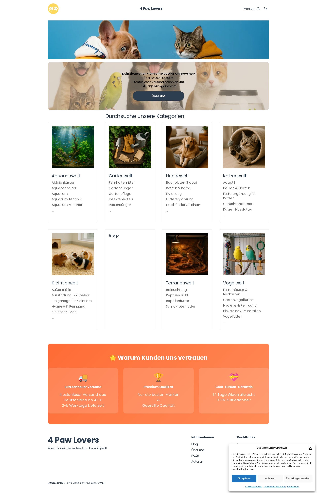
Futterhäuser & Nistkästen (235, 292)
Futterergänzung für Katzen (239, 196)
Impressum (293, 486)
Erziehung (174, 193)
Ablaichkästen (63, 182)
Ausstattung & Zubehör (70, 295)
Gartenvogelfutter (238, 299)
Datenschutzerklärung (275, 486)
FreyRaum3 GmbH (95, 483)
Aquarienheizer (64, 188)
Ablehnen (270, 478)
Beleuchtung (176, 289)
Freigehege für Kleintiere (72, 300)
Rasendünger (120, 204)
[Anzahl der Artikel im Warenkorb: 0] (265, 8)
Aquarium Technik (66, 199)
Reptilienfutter (177, 300)
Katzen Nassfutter (237, 209)
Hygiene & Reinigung (68, 306)
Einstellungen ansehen (298, 478)
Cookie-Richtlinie (253, 486)
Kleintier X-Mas (64, 312)
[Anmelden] (258, 8)
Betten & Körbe (178, 188)
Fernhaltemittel (121, 182)
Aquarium (60, 193)
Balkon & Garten (236, 188)
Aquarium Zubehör (67, 204)
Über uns (158, 96)
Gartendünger (121, 188)
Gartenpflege (120, 193)
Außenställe (61, 289)
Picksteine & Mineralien (242, 311)
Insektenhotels (121, 199)
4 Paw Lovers (151, 8)
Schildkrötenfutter (180, 306)
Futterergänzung (180, 199)
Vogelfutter (232, 316)
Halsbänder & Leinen (183, 204)
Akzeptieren (244, 478)
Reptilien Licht (177, 295)
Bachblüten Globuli (181, 182)
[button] (310, 447)
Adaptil (229, 182)
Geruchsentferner (237, 203)
